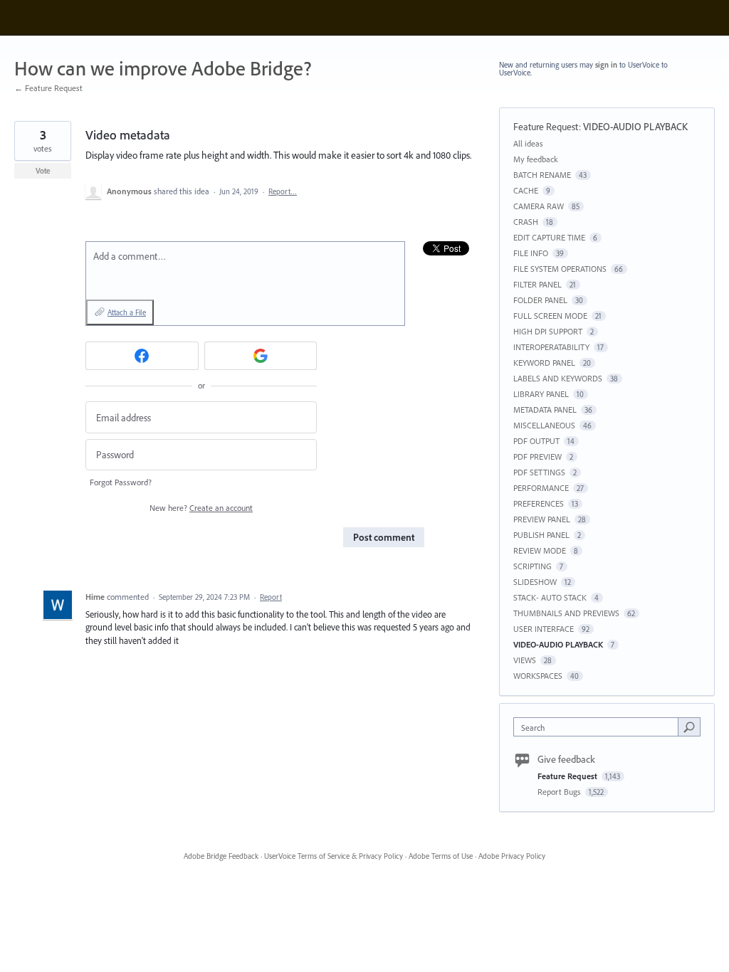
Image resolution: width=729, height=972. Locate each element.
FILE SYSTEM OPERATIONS (560, 268)
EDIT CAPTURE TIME (549, 237)
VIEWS (524, 660)
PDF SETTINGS (539, 472)
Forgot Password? (121, 482)
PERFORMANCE (541, 487)
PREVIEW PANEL (541, 519)
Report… (282, 191)
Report (271, 597)
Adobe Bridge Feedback (221, 856)
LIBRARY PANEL (541, 394)
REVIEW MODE (539, 550)
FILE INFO (530, 253)
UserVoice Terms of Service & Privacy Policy (333, 856)
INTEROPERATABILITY (551, 347)
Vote (43, 171)
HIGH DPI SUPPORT (547, 331)
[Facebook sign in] (142, 356)
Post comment (383, 537)
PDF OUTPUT (536, 440)
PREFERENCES (538, 503)
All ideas (528, 143)
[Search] (689, 726)
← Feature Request (48, 88)
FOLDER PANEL (540, 300)
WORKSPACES (537, 675)
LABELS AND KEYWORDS (557, 378)
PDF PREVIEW (537, 456)
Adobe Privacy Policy (511, 856)
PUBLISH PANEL (541, 534)
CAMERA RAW (538, 206)
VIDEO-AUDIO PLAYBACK (635, 126)
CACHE (525, 190)
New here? (201, 507)
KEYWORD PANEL (544, 362)
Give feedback (566, 759)
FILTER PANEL (537, 284)
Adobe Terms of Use (441, 856)
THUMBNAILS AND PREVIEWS (566, 613)
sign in (606, 65)
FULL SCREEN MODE (550, 315)
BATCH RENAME (542, 174)
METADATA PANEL (545, 409)
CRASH (525, 221)
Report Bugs (560, 791)
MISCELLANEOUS (544, 425)
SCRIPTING (532, 566)
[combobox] (599, 727)
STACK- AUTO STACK (550, 597)
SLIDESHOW (535, 581)
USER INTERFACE (543, 628)
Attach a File (126, 312)
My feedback (535, 159)
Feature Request (546, 126)
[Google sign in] (261, 356)
